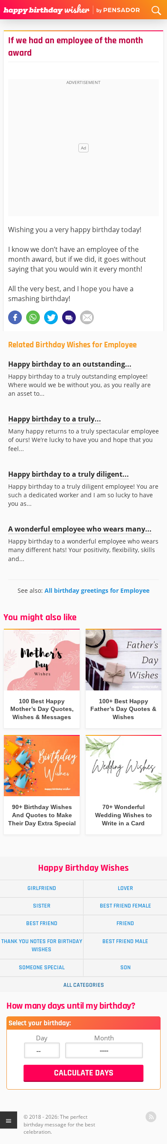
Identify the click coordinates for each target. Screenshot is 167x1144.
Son (125, 967)
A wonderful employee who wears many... (80, 529)
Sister (42, 906)
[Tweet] (51, 317)
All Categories (83, 985)
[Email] (87, 317)
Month (104, 1037)
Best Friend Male (125, 941)
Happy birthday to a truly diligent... (68, 474)
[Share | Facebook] (15, 317)
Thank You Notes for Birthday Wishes (41, 945)
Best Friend (41, 923)
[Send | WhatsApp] (33, 317)
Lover (125, 888)
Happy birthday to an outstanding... (69, 364)
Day (42, 1037)
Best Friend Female (125, 906)
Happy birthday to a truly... (54, 419)
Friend (125, 923)
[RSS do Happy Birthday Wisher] (151, 1116)
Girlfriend (41, 888)
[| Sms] (69, 317)
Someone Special (42, 967)
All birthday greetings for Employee (97, 590)
